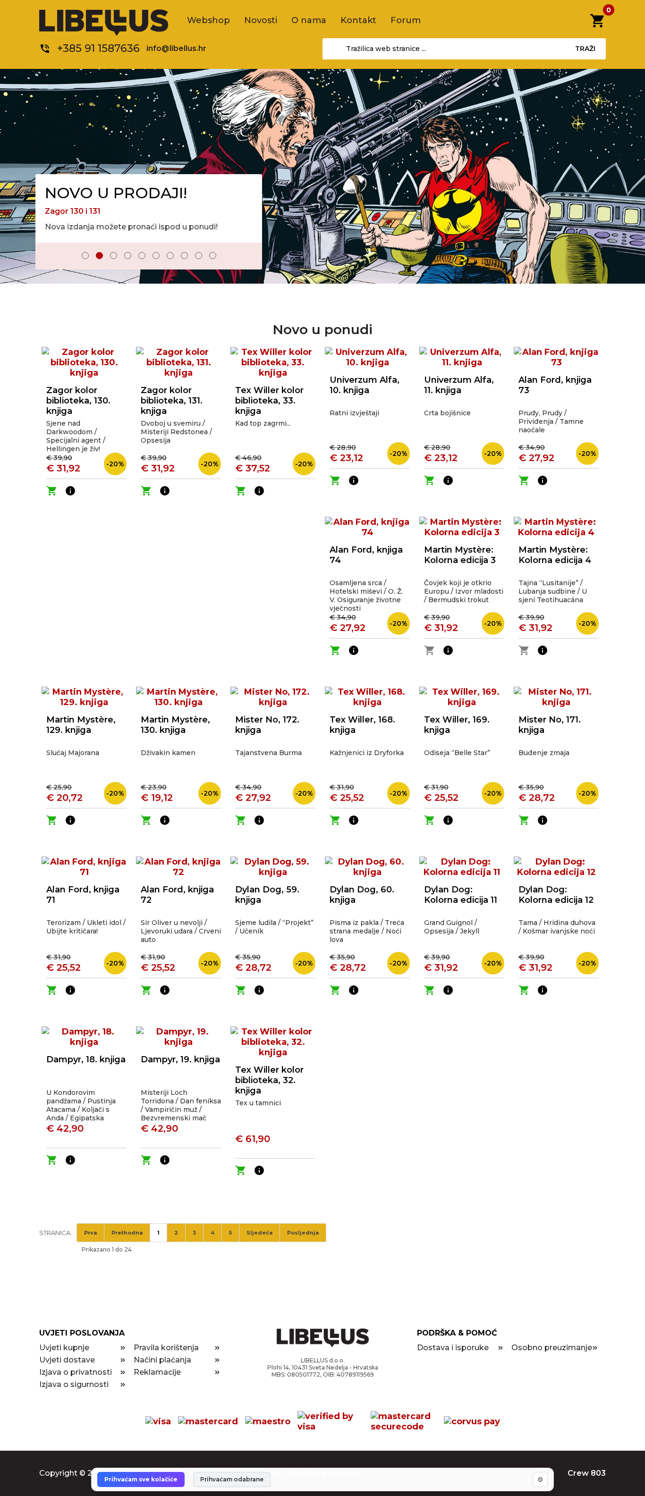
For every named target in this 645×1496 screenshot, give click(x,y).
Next (248, 256)
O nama (308, 20)
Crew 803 (587, 1473)
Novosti (260, 20)
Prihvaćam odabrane (231, 1479)
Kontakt (358, 20)
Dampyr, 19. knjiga (180, 1059)
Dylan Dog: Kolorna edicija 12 (556, 894)
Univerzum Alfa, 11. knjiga (459, 385)
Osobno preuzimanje (551, 1347)
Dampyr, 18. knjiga (86, 1059)
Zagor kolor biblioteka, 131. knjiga (172, 400)
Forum (405, 20)
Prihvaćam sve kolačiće (141, 1479)
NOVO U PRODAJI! (116, 193)
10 (212, 255)
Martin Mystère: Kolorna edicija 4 (554, 555)
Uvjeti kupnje (64, 1347)
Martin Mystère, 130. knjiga (175, 724)
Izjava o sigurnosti (74, 1384)
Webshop (208, 20)
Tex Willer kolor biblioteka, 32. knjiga (269, 1080)
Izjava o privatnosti (75, 1372)
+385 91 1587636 (98, 48)
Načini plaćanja (162, 1359)
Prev (49, 256)
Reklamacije (157, 1372)
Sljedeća (259, 1232)
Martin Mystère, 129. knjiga (81, 724)
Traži (585, 48)
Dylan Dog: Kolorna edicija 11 (460, 894)
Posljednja (303, 1232)
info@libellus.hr (176, 48)
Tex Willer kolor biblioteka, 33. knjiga (269, 400)
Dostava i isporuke (453, 1347)
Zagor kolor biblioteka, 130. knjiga (78, 400)
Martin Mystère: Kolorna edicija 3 (460, 555)
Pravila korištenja (166, 1347)
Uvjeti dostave (67, 1359)
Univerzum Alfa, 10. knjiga (364, 385)
